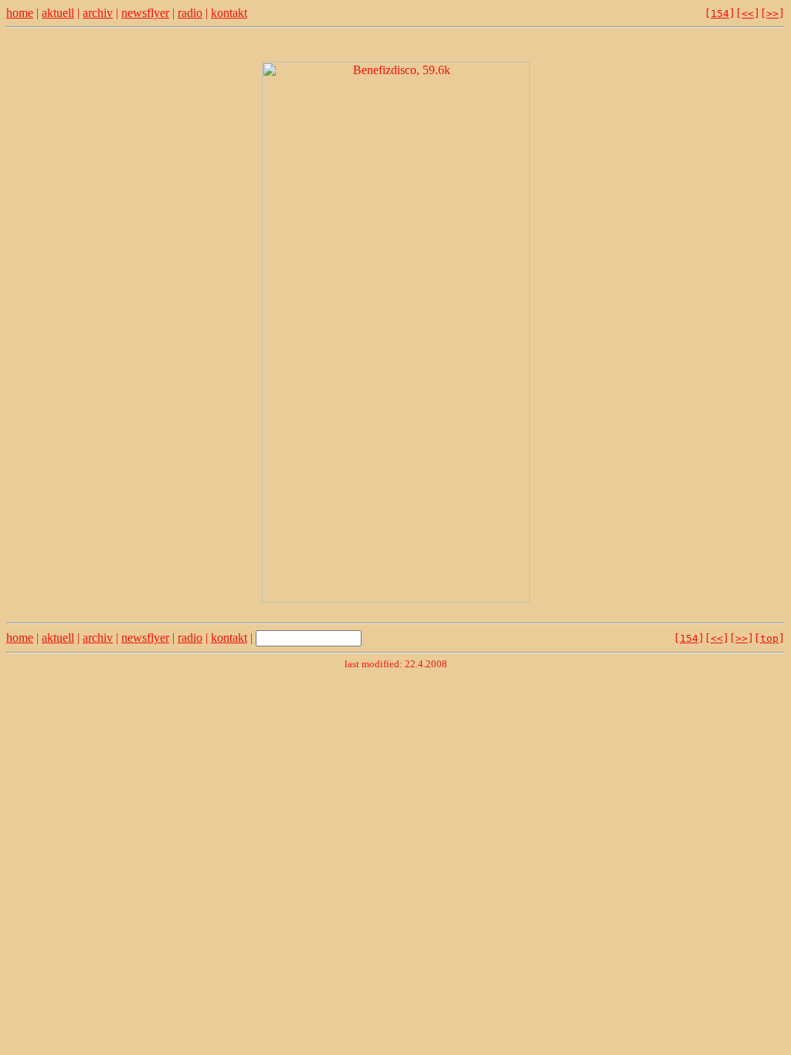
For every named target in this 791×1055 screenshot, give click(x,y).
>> (772, 13)
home (19, 12)
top (769, 638)
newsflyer (145, 12)
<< (748, 13)
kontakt (229, 12)
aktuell (58, 12)
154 (720, 13)
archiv (98, 12)
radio (190, 12)
